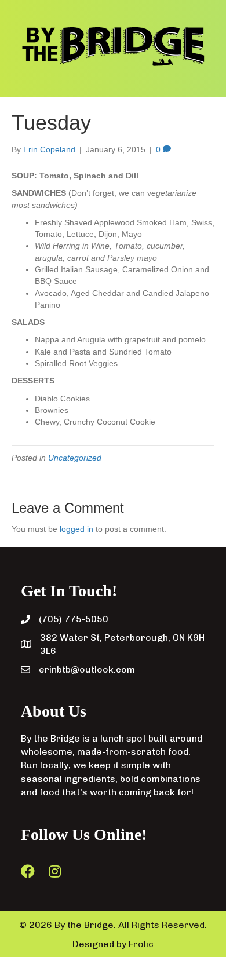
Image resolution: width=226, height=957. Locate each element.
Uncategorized (74, 457)
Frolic (141, 943)
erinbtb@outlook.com (87, 669)
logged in (76, 529)
